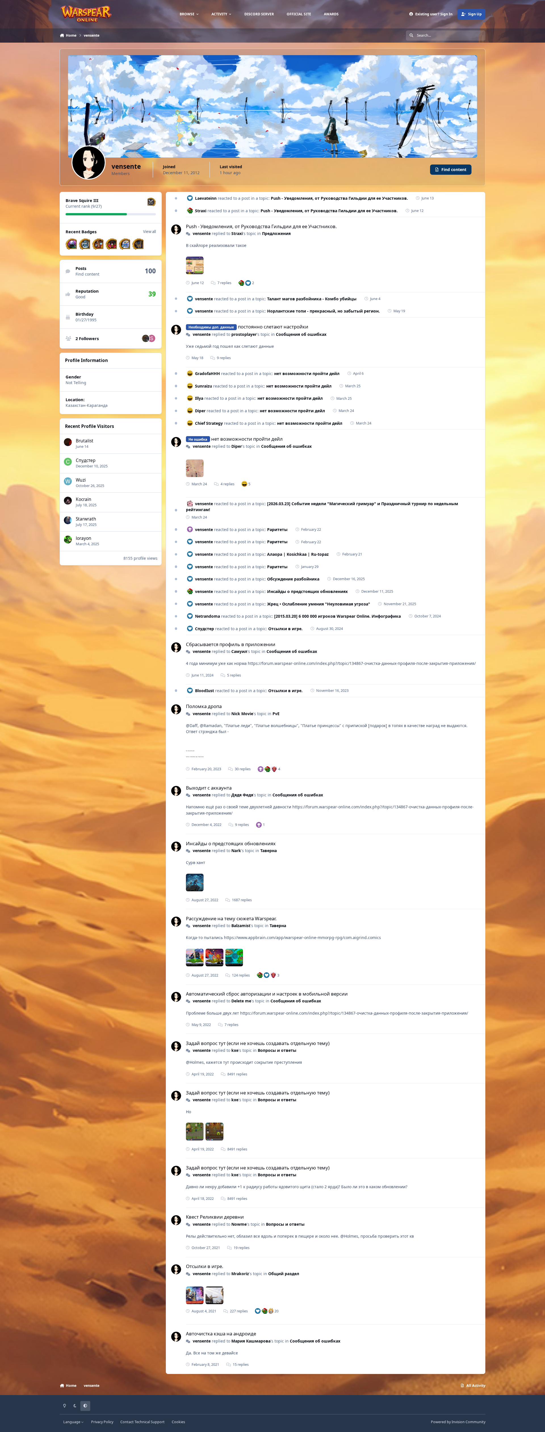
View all (149, 231)
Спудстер (85, 460)
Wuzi (81, 480)
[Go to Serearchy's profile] (151, 338)
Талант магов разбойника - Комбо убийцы (312, 298)
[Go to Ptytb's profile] (145, 338)
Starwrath (86, 519)
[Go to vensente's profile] (176, 229)
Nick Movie (242, 713)
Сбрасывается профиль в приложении (230, 644)
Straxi (200, 210)
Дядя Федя (242, 795)
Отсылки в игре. (285, 628)
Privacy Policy (102, 1421)
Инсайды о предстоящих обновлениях (307, 591)
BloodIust (204, 690)
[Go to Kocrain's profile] (68, 501)
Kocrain (83, 499)
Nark (236, 850)
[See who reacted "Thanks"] (260, 769)
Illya (199, 398)
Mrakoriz (240, 1273)
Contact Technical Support (142, 1421)
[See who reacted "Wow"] (241, 282)
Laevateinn (206, 198)
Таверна (268, 850)
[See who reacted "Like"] (248, 282)
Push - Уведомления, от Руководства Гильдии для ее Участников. (339, 198)
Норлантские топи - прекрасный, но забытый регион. (323, 311)
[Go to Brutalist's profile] (68, 442)
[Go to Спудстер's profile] (68, 462)
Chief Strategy (209, 423)
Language (72, 1421)
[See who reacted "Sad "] (274, 769)
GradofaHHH (207, 373)
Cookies (178, 1421)
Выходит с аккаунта (209, 787)
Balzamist (240, 925)
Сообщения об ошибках (301, 334)
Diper (200, 410)
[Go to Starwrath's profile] (68, 520)
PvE (276, 713)
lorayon (83, 538)
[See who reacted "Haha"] (244, 483)
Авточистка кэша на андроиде (221, 1333)
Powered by (458, 1421)
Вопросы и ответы (277, 1050)
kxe (234, 1050)
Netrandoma (207, 616)
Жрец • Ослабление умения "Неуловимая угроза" (318, 604)
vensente (202, 233)
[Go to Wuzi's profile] (68, 481)
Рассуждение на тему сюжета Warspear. (231, 918)
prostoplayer (244, 334)
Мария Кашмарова (251, 1341)
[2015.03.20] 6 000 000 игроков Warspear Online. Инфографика (337, 616)
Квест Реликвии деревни (215, 1217)
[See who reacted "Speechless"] (271, 1310)
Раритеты (277, 529)
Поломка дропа (204, 706)
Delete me (241, 1001)
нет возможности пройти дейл (306, 373)
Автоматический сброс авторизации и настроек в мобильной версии (267, 993)
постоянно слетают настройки (273, 326)
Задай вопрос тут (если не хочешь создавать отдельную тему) (258, 1043)
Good (80, 296)
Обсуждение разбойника (293, 579)
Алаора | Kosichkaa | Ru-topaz (298, 554)
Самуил (239, 651)
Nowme (239, 1224)
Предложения (276, 233)
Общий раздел (283, 1273)
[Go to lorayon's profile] (68, 540)
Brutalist (84, 441)
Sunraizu (203, 386)
